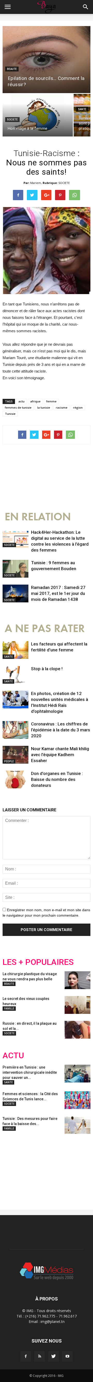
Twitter (31, 1167)
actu (21, 401)
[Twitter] (53, 1356)
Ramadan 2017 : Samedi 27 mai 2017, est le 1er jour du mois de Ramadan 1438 (58, 593)
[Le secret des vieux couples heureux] (77, 1005)
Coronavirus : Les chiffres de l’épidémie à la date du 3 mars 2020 (60, 729)
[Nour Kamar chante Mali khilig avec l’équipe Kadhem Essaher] (15, 755)
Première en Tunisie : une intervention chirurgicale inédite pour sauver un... (30, 1072)
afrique (35, 401)
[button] (86, 7)
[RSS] (39, 1356)
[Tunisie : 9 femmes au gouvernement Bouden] (15, 569)
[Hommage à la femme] (38, 115)
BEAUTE (12, 69)
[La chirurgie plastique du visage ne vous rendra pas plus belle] (77, 980)
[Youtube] (67, 1356)
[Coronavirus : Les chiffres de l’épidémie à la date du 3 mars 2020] (15, 730)
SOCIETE (12, 119)
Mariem (35, 183)
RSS (51, 1167)
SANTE (82, 109)
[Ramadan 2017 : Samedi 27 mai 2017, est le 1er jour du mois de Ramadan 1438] (15, 593)
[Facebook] (25, 1356)
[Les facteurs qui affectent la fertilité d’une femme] (15, 650)
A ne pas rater (45, 628)
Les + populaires (38, 962)
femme (51, 401)
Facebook (12, 1167)
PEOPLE (9, 761)
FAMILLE (9, 1008)
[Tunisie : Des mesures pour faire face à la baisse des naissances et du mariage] (77, 1125)
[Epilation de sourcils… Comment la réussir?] (46, 59)
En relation (38, 516)
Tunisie (10, 414)
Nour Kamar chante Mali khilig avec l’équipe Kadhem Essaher (60, 754)
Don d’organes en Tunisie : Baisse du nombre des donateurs (57, 779)
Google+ (71, 1167)
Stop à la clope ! (47, 668)
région (78, 407)
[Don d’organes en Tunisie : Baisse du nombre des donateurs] (15, 779)
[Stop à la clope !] (15, 675)
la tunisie (43, 407)
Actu (13, 1056)
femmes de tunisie (18, 407)
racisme (61, 407)
